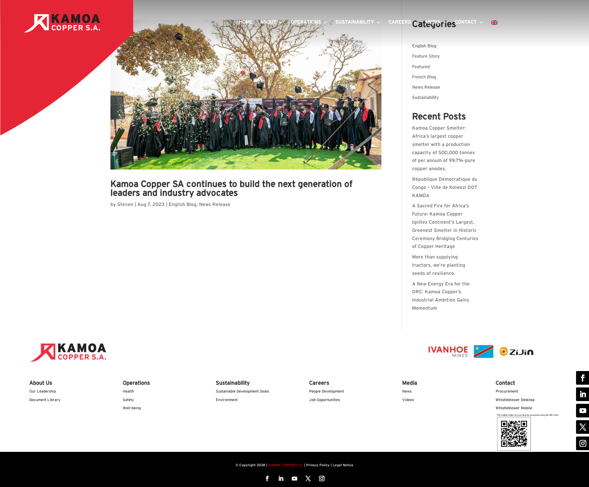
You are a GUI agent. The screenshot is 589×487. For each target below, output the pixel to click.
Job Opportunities (324, 400)
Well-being (132, 408)
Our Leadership (42, 391)
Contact (466, 22)
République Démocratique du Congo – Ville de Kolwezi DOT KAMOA (445, 187)
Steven (125, 204)
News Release (214, 204)
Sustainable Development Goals (242, 391)
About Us (40, 383)
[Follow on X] (308, 478)
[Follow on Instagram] (321, 478)
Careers (400, 22)
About (268, 22)
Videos (408, 400)
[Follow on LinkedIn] (280, 478)
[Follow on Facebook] (267, 478)
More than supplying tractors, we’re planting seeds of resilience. (438, 265)
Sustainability (354, 22)
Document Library (44, 400)
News (406, 391)
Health (128, 391)
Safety (128, 400)
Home (246, 22)
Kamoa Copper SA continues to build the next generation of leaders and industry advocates (231, 188)
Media (432, 22)
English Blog (182, 204)
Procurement (507, 391)
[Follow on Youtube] (294, 478)
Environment (227, 400)
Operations (306, 22)
